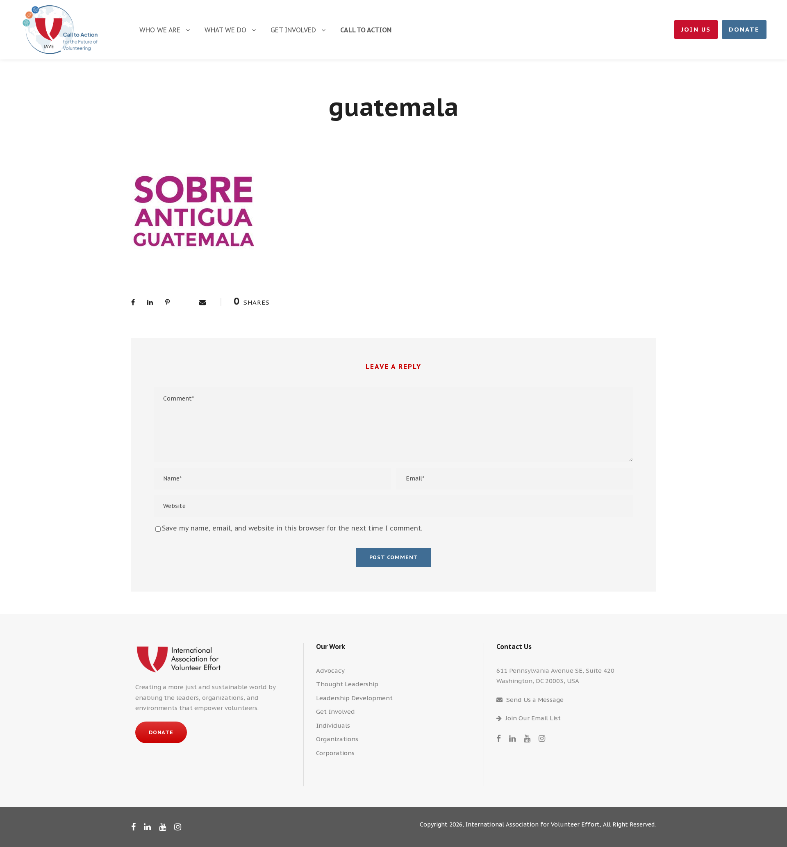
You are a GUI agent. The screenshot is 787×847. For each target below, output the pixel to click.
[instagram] (542, 738)
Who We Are (159, 30)
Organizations (337, 739)
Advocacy (330, 670)
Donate (744, 29)
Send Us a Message (535, 700)
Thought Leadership (347, 684)
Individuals (333, 725)
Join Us (696, 29)
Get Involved (293, 30)
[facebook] (498, 738)
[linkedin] (512, 738)
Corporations (335, 753)
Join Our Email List (533, 718)
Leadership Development (354, 698)
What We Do (225, 30)
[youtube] (527, 738)
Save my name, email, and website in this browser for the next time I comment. (292, 528)
